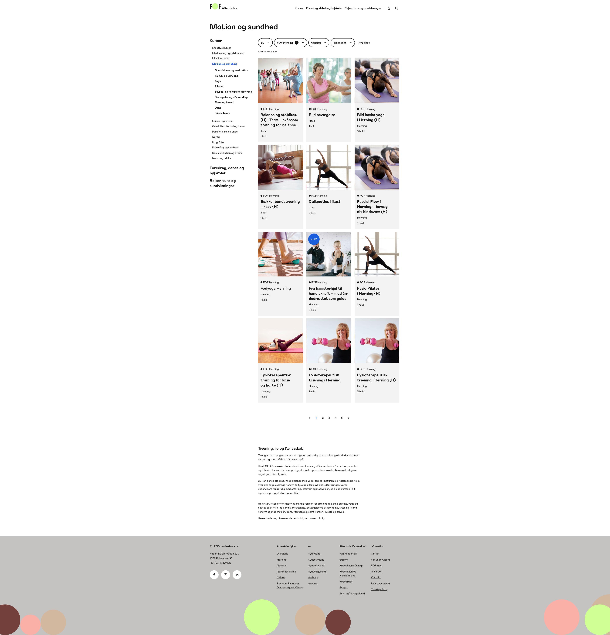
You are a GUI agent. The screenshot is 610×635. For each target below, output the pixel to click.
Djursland (282, 553)
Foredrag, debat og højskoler (324, 8)
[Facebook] (214, 574)
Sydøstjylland (316, 559)
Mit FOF (376, 571)
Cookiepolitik (379, 589)
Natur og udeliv (221, 158)
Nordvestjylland (286, 571)
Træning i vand (224, 102)
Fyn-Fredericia (348, 553)
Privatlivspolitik (380, 583)
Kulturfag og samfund (225, 147)
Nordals (281, 565)
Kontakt (376, 577)
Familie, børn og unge (225, 131)
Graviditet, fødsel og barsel (228, 126)
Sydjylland (314, 553)
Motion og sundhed (224, 64)
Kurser (299, 8)
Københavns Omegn (351, 565)
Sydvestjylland (317, 571)
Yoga (218, 81)
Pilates (219, 86)
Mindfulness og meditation (231, 70)
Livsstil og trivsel (222, 121)
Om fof (375, 553)
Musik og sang (221, 58)
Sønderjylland (316, 565)
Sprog (216, 137)
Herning (282, 559)
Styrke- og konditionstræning (233, 91)
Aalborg (313, 577)
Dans (218, 107)
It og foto (218, 142)
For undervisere (380, 559)
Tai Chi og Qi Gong (226, 75)
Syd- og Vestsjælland (352, 593)
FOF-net (376, 565)
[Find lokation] (389, 8)
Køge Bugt (345, 581)
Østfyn (343, 559)
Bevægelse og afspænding (231, 97)
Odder (281, 577)
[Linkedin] (237, 574)
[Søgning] (396, 8)
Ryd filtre (364, 42)
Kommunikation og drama (227, 153)
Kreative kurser (221, 47)
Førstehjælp (222, 113)
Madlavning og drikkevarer (228, 53)
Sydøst (343, 587)
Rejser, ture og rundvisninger (363, 8)
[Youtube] (225, 574)
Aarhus (312, 583)
